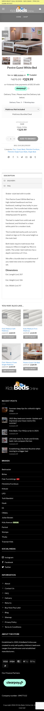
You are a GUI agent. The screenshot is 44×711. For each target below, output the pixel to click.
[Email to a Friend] (26, 157)
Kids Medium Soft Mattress (8, 330)
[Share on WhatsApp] (9, 157)
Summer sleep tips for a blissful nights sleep (25, 409)
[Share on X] (18, 157)
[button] (3, 9)
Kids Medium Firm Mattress (30, 330)
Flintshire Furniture (32, 149)
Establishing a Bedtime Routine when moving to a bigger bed (24, 449)
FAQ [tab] (8, 186)
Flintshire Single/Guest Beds (18, 152)
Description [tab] (9, 176)
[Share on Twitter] (22, 157)
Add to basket (28, 139)
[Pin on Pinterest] (31, 157)
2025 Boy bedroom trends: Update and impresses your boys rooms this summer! (25, 420)
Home (18, 17)
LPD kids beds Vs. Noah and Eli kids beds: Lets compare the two (24, 439)
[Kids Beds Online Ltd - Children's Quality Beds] (22, 8)
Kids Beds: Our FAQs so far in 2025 (24, 431)
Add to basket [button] (9, 337)
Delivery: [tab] (11, 181)
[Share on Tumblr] (35, 157)
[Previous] (6, 41)
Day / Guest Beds (19, 149)
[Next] (38, 41)
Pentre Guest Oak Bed (31, 363)
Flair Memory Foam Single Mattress (9, 363)
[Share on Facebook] (13, 157)
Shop (25, 17)
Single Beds (32, 152)
